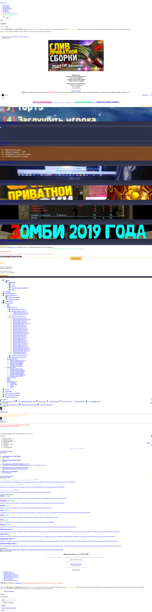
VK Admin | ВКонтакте (46, 405)
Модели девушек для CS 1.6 (20, 312)
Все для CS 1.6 (6, 36)
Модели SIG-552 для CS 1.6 (20, 332)
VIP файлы (8, 291)
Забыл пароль (12, 608)
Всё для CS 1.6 (8, 571)
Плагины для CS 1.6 (12, 358)
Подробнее (4, 126)
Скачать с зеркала (76, 90)
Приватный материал (6, 162)
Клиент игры (8, 301)
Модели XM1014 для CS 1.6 (20, 346)
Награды (6, 11)
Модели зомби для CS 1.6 (18, 309)
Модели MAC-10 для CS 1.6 (20, 343)
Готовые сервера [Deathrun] (17, 371)
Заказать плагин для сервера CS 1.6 (38, 549)
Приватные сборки (14, 162)
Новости (7, 280)
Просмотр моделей (54, 401)
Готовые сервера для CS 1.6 (11, 577)
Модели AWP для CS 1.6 (19, 325)
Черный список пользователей (19, 288)
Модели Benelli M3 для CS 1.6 (21, 348)
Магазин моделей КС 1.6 (11, 13)
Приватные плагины (14, 297)
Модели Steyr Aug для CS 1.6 (21, 333)
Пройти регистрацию (76, 564)
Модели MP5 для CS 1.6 (19, 342)
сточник (145, 95)
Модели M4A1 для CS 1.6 (20, 322)
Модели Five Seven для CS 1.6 (21, 350)
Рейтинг (6, 10)
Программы (8, 391)
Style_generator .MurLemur (27, 401)
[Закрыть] (2, 20)
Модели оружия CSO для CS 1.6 (22, 319)
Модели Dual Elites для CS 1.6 (21, 349)
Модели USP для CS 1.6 (19, 326)
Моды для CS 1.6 (8, 579)
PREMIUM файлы (10, 293)
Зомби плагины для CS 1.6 (11, 574)
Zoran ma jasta (75, 448)
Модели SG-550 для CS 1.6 (20, 330)
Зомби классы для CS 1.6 (10, 576)
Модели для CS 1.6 (12, 307)
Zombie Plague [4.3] (12, 381)
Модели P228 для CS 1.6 (19, 352)
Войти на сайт (76, 569)
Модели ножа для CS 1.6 (18, 316)
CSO (12, 284)
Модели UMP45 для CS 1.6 (20, 340)
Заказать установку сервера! (30, 405)
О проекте (7, 5)
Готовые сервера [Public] (16, 376)
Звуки (8, 306)
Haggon (148, 443)
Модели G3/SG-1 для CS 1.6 (20, 329)
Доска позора (43, 401)
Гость (7, 17)
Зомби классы (14, 384)
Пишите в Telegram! (14, 256)
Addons (12, 386)
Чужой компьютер (8, 602)
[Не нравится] (149, 95)
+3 (150, 95)
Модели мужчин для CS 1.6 (20, 314)
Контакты (7, 7)
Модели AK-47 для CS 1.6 (20, 320)
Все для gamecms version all (12, 395)
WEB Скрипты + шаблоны (12, 393)
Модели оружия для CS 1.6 (18, 318)
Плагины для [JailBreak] (16, 363)
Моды (8, 378)
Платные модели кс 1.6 (11, 397)
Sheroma (81, 448)
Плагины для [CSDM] (16, 364)
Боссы (11, 387)
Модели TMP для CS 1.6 (19, 345)
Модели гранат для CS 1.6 (18, 357)
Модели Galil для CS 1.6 (19, 336)
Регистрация (5, 608)
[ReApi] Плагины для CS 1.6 (17, 360)
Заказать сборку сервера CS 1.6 (20, 549)
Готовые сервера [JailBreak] (17, 370)
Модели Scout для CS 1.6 (20, 335)
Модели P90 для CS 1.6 (19, 339)
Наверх (3, 594)
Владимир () (21, 583)
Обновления (11, 282)
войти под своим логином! (108, 102)
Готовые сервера (14, 36)
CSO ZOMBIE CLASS (94, 401)
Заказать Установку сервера (55, 549)
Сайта (13, 289)
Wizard (6, 95)
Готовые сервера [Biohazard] (17, 374)
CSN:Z (13, 286)
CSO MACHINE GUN (79, 401)
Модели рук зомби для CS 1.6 (19, 355)
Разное (9, 380)
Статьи (7, 389)
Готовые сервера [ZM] (24, 36)
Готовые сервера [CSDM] (14, 221)
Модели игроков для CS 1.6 (19, 311)
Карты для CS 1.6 (11, 377)
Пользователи (8, 8)
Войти (3, 605)
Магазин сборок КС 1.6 (10, 14)
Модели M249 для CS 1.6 (20, 353)
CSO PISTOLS (66, 401)
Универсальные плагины (17, 361)
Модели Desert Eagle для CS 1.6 (21, 323)
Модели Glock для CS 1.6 (20, 328)
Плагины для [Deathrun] (16, 366)
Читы (8, 304)
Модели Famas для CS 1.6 (20, 338)
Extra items (13, 383)
